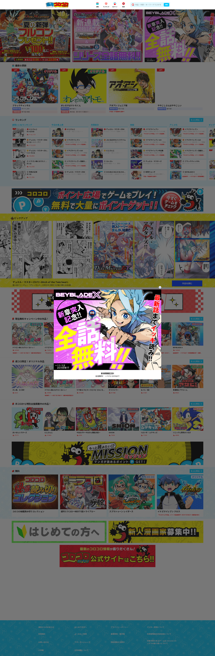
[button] (97, 5)
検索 (166, 5)
